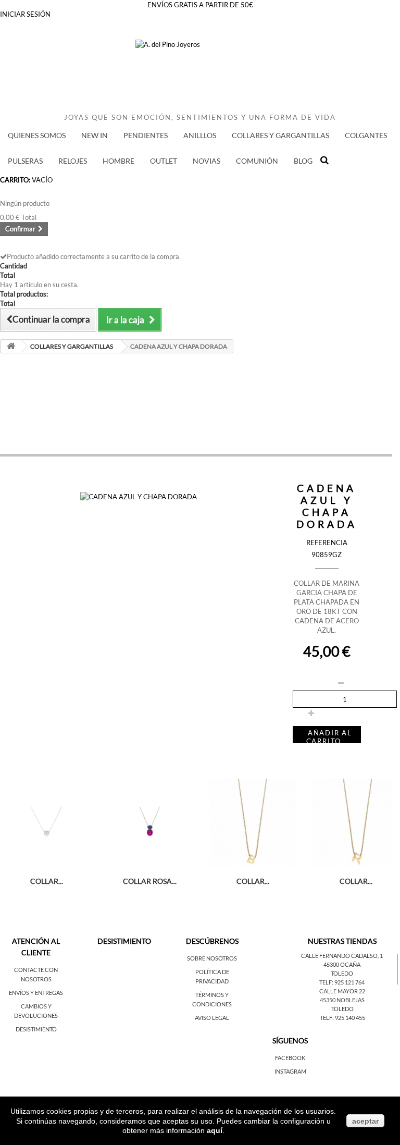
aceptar (365, 1121)
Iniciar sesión (25, 14)
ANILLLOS (199, 135)
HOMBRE (118, 160)
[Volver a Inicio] (11, 346)
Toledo (342, 973)
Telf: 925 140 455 (342, 1017)
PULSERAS (25, 160)
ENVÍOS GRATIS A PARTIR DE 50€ (200, 5)
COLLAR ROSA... (150, 881)
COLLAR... (46, 881)
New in (94, 135)
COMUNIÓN (257, 160)
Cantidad (307, 669)
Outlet (163, 160)
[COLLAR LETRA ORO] (252, 822)
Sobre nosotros (212, 958)
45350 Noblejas (342, 999)
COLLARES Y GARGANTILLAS (280, 135)
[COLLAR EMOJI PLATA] (46, 822)
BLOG (303, 160)
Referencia (326, 542)
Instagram (290, 1071)
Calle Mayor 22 (342, 991)
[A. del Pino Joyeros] (200, 76)
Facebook (290, 1057)
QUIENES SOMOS (37, 135)
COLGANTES (366, 135)
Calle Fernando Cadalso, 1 (342, 955)
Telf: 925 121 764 (342, 982)
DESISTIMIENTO (36, 1029)
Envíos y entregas (36, 992)
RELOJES (72, 160)
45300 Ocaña (341, 964)
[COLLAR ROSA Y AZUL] (149, 822)
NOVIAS (206, 160)
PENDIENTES (145, 135)
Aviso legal (212, 1017)
